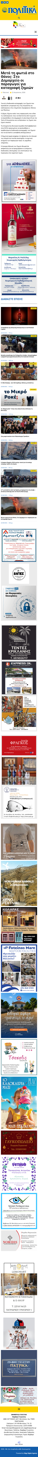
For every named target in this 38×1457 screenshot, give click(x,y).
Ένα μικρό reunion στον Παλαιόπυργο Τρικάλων (15, 436)
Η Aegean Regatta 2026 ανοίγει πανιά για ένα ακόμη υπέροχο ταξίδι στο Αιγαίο (16, 463)
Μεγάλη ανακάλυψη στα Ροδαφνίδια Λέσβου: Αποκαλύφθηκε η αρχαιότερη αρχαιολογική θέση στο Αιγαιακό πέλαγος (19, 356)
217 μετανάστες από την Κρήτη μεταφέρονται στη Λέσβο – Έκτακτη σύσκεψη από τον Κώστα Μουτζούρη (18, 490)
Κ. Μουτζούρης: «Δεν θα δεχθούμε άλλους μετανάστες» (17, 383)
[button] (35, 31)
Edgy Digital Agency (30, 1453)
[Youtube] (7, 2)
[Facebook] (5, 2)
